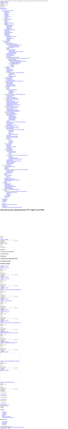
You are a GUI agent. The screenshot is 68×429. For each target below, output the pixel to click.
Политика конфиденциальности (6, 427)
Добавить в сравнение (4, 239)
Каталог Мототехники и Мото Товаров (10, 204)
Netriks (9, 428)
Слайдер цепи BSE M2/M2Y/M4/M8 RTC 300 (8, 342)
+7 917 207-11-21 (3, 399)
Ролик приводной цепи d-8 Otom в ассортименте (9, 332)
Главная (4, 203)
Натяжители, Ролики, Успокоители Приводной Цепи (12, 207)
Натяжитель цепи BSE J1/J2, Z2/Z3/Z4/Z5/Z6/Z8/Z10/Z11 (10, 289)
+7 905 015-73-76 (3, 403)
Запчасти (4, 205)
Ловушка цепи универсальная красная (7, 382)
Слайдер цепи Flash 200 (4, 267)
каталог (3, 8)
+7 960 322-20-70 (3, 394)
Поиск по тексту (3, 4)
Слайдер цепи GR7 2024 (4, 278)
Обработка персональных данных (18, 427)
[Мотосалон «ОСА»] (4, 1)
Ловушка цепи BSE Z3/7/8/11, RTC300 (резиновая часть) (10, 322)
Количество (2, 240)
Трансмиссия (5, 206)
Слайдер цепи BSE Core (4, 311)
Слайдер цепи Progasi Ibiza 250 (6, 300)
